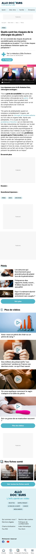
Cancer (25, 506)
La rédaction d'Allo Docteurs (20, 53)
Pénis (22, 22)
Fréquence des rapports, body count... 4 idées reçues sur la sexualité (25, 283)
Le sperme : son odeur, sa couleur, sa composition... (25, 474)
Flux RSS (5, 529)
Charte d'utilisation (8, 526)
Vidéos (11, 553)
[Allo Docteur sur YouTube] (8, 541)
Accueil (4, 22)
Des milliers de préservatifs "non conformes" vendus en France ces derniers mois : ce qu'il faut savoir (16, 364)
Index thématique (24, 526)
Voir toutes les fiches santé (18, 484)
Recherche (25, 553)
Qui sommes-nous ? (9, 519)
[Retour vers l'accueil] (18, 4)
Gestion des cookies (25, 519)
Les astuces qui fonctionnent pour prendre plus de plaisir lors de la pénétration (24, 273)
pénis (26, 98)
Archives (18, 198)
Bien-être (12, 10)
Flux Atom (21, 529)
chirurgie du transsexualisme (24, 115)
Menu (32, 553)
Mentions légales (8, 522)
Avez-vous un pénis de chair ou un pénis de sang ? (16, 335)
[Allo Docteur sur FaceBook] (3, 541)
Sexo (17, 22)
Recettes (12, 503)
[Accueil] (18, 495)
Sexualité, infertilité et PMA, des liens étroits (8, 474)
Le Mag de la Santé (14, 506)
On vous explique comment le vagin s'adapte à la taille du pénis (16, 392)
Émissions (31, 10)
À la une (3, 553)
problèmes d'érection (9, 122)
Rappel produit (22, 503)
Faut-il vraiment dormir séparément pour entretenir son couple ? (25, 293)
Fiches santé (18, 553)
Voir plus (18, 301)
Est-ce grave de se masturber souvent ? (18, 419)
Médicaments (18, 509)
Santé (4, 10)
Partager (8, 60)
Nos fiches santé (13, 461)
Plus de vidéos (12, 309)
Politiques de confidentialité (23, 523)
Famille (21, 10)
